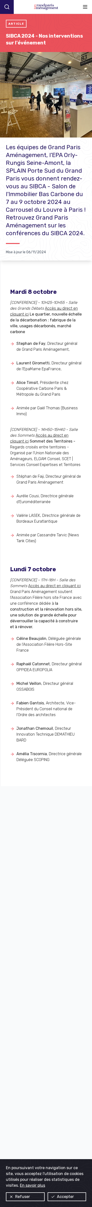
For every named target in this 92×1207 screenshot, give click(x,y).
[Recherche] (7, 7)
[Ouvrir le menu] (85, 7)
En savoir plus (32, 1185)
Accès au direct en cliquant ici (54, 585)
